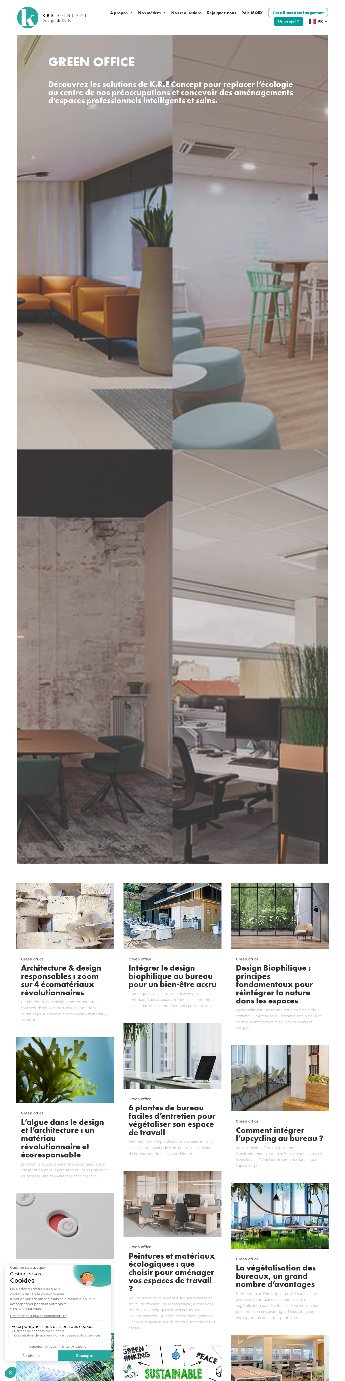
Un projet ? (288, 21)
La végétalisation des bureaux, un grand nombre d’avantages (276, 1275)
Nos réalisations (186, 13)
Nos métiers (149, 13)
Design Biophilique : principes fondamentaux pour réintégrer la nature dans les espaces (274, 983)
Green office (32, 959)
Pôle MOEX (252, 13)
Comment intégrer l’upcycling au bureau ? (280, 1134)
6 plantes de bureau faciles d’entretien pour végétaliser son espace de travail (172, 1119)
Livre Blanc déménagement (298, 12)
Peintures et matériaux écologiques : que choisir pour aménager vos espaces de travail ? (172, 1272)
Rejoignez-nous (221, 13)
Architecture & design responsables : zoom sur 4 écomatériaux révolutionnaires (61, 979)
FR (320, 21)
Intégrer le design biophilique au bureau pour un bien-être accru (172, 975)
